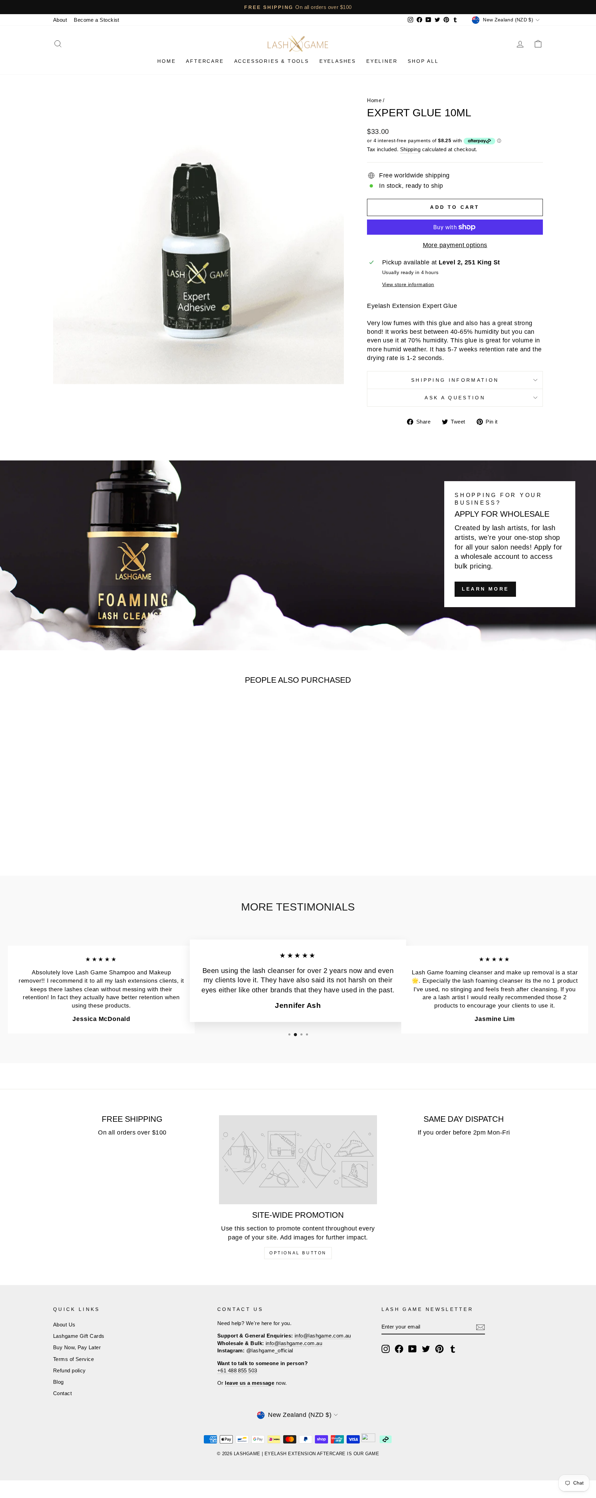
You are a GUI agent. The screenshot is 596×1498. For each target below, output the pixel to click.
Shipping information (455, 380)
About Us (64, 1324)
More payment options (455, 245)
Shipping (410, 149)
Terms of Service (73, 1359)
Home (166, 61)
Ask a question (455, 397)
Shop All (423, 61)
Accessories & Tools (271, 61)
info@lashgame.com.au (323, 1336)
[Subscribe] (480, 1327)
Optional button (298, 1253)
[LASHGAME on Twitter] (426, 1349)
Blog (58, 1382)
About (60, 20)
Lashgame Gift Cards (79, 1336)
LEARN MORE (485, 589)
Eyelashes (337, 61)
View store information (408, 284)
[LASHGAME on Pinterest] (439, 1349)
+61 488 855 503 (237, 1370)
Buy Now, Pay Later (77, 1347)
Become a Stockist (96, 20)
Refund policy (69, 1370)
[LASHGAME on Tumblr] (453, 1349)
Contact (62, 1393)
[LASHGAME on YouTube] (412, 1349)
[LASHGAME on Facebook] (399, 1349)
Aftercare (204, 61)
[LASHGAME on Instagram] (385, 1349)
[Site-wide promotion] (298, 1159)
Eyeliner (381, 61)
